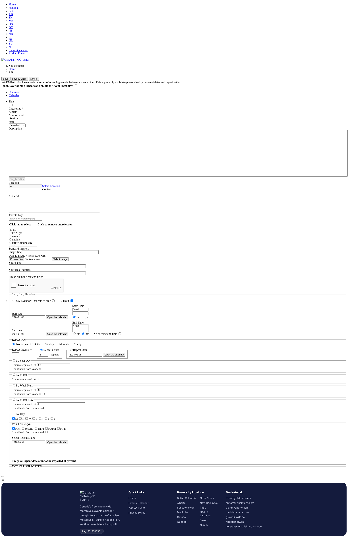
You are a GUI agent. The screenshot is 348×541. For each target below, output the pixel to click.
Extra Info (14, 196)
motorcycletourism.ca (238, 498)
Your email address (19, 269)
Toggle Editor (17, 179)
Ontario (181, 517)
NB (11, 33)
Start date (17, 313)
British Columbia (186, 498)
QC (11, 27)
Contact (46, 189)
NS (11, 30)
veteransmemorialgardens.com (244, 526)
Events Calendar (18, 50)
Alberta (181, 502)
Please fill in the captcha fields (26, 276)
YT (11, 43)
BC (11, 11)
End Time (78, 322)
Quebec (182, 521)
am (78, 317)
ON (11, 24)
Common (14, 92)
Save (5, 78)
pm (87, 317)
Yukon (203, 520)
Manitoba (182, 512)
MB (11, 20)
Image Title (15, 252)
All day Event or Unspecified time (31, 300)
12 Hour (64, 300)
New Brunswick (209, 502)
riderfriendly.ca (235, 521)
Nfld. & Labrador (205, 514)
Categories (16, 108)
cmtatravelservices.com (240, 502)
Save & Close (19, 78)
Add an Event (17, 53)
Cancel (33, 78)
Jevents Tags (16, 215)
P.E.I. (203, 507)
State (11, 121)
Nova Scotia (207, 498)
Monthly (64, 344)
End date (17, 330)
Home (12, 4)
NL (11, 40)
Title (12, 101)
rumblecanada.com (237, 512)
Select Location (51, 186)
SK (11, 17)
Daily (37, 344)
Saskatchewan (185, 507)
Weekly (50, 344)
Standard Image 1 (19, 248)
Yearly (78, 344)
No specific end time (105, 333)
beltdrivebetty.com (237, 507)
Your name (15, 262)
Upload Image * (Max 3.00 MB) (27, 255)
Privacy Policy (137, 513)
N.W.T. (204, 524)
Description (15, 128)
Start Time (78, 305)
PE (10, 37)
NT (11, 46)
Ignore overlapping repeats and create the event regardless (37, 85)
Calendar (14, 95)
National (13, 7)
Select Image (60, 259)
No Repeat (22, 344)
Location (14, 182)
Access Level (16, 115)
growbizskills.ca (235, 517)
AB (11, 14)
